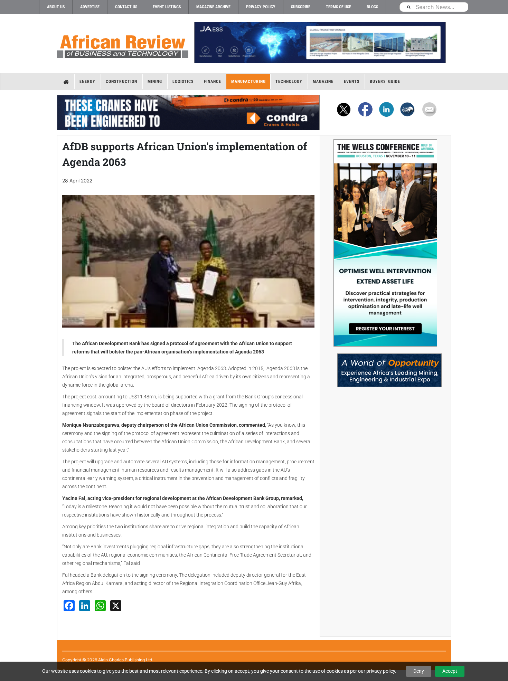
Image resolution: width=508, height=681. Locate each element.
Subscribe (300, 6)
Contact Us (126, 6)
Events (351, 81)
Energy (87, 81)
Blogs (372, 6)
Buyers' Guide (385, 81)
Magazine (323, 81)
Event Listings (167, 6)
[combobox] (433, 7)
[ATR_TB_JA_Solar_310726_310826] (320, 42)
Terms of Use (338, 6)
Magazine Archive (213, 6)
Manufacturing (248, 81)
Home (66, 81)
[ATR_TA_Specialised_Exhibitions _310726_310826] (385, 367)
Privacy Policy (260, 6)
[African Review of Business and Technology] (122, 44)
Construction (121, 81)
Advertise (90, 6)
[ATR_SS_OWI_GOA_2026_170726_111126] (385, 243)
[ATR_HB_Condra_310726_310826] (188, 112)
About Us (56, 6)
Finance (212, 81)
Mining (155, 81)
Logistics (183, 81)
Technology (288, 81)
